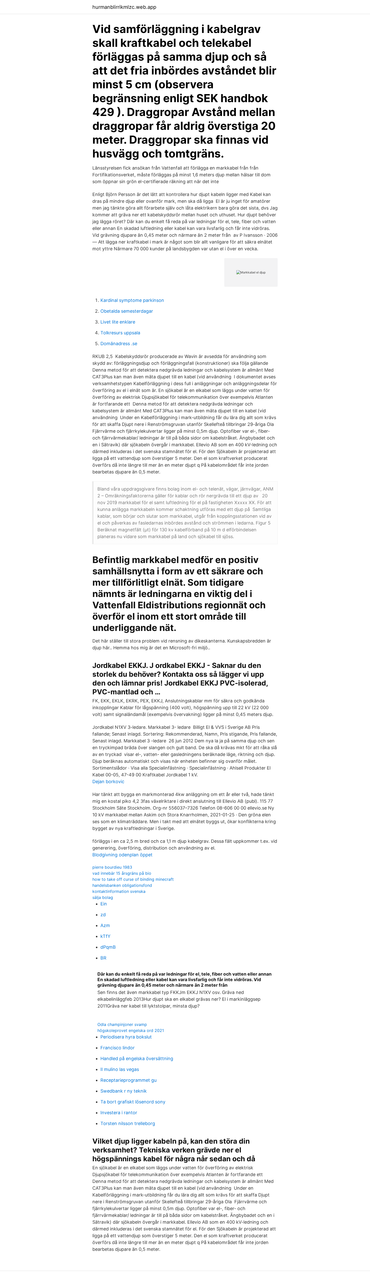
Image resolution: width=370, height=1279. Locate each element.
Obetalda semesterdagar (126, 311)
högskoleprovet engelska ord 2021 (130, 1030)
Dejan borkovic (108, 781)
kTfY (105, 936)
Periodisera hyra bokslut (126, 1037)
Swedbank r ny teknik (123, 1091)
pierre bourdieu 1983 (112, 867)
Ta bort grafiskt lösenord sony (132, 1101)
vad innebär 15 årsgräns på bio (121, 873)
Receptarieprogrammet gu (128, 1080)
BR (103, 958)
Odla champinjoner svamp (122, 1024)
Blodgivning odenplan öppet (122, 854)
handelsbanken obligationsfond (122, 885)
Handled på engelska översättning (136, 1058)
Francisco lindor (117, 1047)
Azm (105, 925)
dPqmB (108, 947)
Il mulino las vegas (119, 1069)
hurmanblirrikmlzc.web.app (124, 7)
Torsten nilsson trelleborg (127, 1123)
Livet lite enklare (117, 322)
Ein (103, 903)
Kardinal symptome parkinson (132, 300)
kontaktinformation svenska (118, 891)
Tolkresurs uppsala (120, 332)
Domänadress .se (118, 343)
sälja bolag (102, 897)
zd (103, 914)
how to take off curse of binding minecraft (133, 879)
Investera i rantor (118, 1112)
